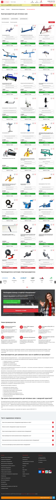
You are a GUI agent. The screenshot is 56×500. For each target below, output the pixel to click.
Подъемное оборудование (5, 459)
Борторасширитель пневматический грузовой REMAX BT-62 (9, 260)
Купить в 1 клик (10, 45)
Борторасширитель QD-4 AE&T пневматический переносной (7, 83)
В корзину (10, 43)
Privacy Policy (24, 493)
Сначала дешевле (5, 22)
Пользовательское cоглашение (28, 461)
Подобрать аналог (9, 267)
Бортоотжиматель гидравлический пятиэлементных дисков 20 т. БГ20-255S (8, 234)
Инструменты (3, 482)
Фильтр (51, 22)
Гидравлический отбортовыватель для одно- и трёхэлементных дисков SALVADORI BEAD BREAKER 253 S (46, 235)
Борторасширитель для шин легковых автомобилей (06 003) (45, 159)
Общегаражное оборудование (6, 461)
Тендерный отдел (26, 463)
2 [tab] (28, 287)
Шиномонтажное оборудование (7, 457)
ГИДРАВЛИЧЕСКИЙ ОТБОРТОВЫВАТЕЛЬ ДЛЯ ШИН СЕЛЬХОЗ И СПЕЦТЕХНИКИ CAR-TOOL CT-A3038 (46, 134)
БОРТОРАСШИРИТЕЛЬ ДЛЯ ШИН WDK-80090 (28, 259)
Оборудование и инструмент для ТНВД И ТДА (9, 486)
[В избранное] (17, 25)
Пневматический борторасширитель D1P (27, 83)
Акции (24, 471)
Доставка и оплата (26, 457)
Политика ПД (25, 459)
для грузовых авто (5, 18)
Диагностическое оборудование (7, 463)
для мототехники (14, 18)
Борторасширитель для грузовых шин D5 (27, 209)
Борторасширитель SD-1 (6, 35)
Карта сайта (25, 469)
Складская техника (4, 488)
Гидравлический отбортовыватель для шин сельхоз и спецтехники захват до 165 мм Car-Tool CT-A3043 (28, 159)
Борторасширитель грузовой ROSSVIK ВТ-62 (9, 209)
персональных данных (19, 313)
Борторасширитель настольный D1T (26, 59)
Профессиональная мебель (6, 469)
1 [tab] (27, 287)
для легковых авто (23, 18)
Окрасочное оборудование (6, 467)
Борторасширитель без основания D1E (8, 59)
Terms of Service (32, 493)
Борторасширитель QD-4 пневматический (45, 59)
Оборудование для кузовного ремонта (8, 465)
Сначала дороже (13, 22)
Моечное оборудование (5, 480)
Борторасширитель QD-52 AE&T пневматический (26, 184)
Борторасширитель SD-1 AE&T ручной (26, 35)
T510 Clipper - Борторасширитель (44, 35)
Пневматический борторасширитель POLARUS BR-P (46, 260)
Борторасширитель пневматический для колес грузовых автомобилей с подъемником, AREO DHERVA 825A (28, 235)
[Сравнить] (15, 25)
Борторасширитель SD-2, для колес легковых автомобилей (46, 83)
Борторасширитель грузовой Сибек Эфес (8, 158)
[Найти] (25, 2)
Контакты (24, 465)
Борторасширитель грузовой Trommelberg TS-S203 (46, 210)
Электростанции (4, 484)
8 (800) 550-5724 (51, 1)
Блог (23, 467)
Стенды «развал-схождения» (6, 471)
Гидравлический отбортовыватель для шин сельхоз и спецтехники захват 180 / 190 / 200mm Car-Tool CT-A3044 (9, 185)
